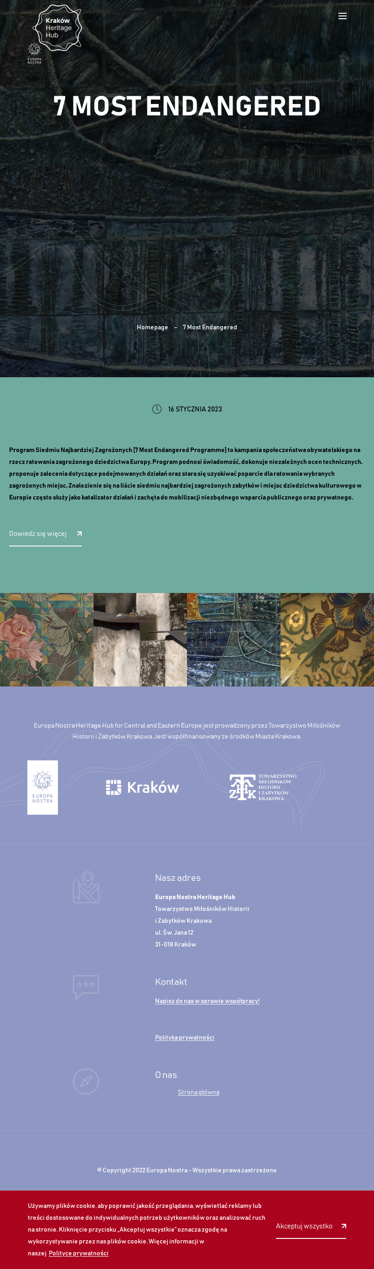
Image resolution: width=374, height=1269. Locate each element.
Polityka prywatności (184, 1038)
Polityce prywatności (79, 1253)
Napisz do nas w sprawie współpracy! (207, 1001)
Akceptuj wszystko (304, 1226)
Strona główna (198, 1092)
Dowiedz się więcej (38, 533)
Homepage (152, 327)
